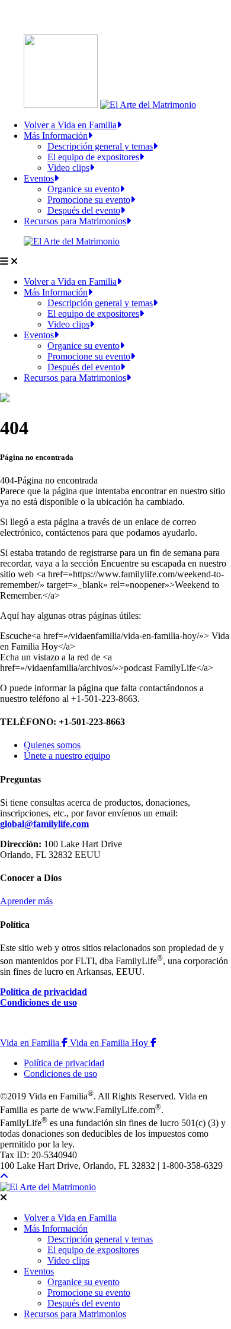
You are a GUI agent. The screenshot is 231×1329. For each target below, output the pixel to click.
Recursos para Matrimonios (75, 221)
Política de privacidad (43, 992)
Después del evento (83, 210)
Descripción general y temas (100, 146)
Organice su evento (83, 189)
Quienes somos (52, 745)
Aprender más (26, 901)
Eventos (39, 178)
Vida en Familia (35, 1043)
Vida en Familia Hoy (113, 1043)
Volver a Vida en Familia (70, 125)
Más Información (56, 136)
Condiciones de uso (38, 1002)
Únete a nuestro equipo (67, 756)
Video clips (68, 168)
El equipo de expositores (93, 157)
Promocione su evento (88, 200)
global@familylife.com (44, 824)
